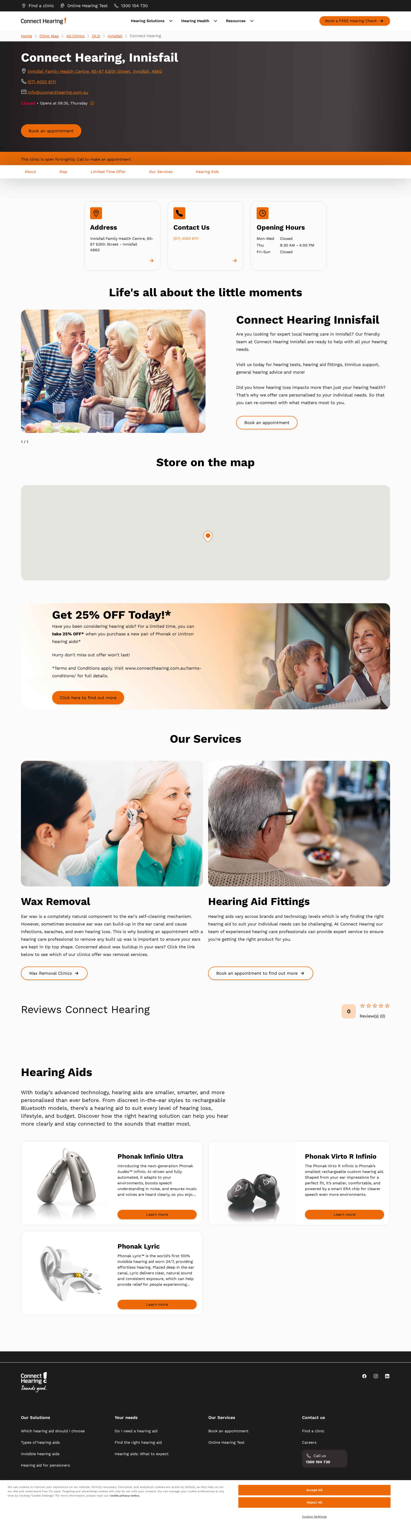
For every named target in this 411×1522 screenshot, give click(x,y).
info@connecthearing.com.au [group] (58, 92)
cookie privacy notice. (125, 1495)
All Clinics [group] (75, 36)
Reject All (314, 1502)
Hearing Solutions (148, 21)
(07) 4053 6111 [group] (42, 81)
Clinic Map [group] (49, 36)
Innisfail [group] (115, 36)
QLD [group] (96, 36)
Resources (236, 21)
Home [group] (26, 36)
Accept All (314, 1490)
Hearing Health (195, 21)
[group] (37, 5)
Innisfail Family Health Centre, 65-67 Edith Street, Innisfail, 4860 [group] (95, 71)
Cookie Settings (314, 1516)
